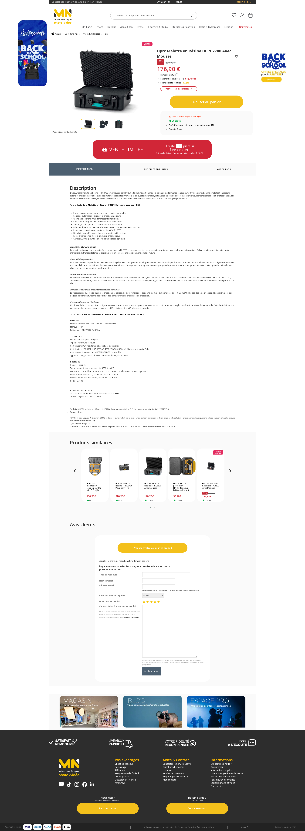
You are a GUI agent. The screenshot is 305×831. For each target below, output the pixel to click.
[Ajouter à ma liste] (236, 56)
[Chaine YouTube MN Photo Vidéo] (61, 784)
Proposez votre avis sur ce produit (152, 547)
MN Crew (120, 782)
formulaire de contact (131, 617)
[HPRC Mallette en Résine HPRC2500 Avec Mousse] (153, 466)
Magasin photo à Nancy (175, 776)
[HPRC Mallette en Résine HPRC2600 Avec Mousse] (210, 466)
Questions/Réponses (173, 766)
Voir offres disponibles (177, 88)
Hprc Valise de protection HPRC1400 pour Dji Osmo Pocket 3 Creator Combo (181, 487)
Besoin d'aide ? (244, 1)
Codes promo (122, 776)
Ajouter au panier (207, 102)
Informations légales (221, 770)
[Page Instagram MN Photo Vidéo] (77, 784)
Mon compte (169, 779)
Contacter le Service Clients (177, 763)
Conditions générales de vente (227, 773)
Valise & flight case (91, 34)
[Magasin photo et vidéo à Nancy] (89, 712)
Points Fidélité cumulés (170, 82)
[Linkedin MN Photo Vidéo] (92, 784)
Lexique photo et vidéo (223, 782)
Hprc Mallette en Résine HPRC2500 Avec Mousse (152, 485)
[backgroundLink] (24, 415)
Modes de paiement (173, 773)
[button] (150, 507)
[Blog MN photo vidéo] (152, 712)
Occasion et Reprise (125, 779)
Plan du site (217, 786)
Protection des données (223, 776)
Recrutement (217, 766)
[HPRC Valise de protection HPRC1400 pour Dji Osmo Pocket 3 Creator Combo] (182, 466)
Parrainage (120, 766)
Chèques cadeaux (124, 763)
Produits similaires (156, 169)
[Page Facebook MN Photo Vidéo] (84, 785)
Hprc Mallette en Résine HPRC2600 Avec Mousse (210, 485)
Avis (224, 169)
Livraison (167, 770)
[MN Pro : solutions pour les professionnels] (216, 712)
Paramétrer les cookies (223, 779)
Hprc (106, 34)
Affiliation (120, 770)
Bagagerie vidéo (72, 34)
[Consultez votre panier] (250, 15)
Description (84, 169)
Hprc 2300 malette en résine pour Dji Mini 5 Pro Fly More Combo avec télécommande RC (94, 487)
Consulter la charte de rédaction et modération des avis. (124, 561)
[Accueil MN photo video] (66, 17)
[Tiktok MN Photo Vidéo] (69, 785)
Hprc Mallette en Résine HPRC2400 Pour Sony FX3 (123, 485)
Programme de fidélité (127, 773)
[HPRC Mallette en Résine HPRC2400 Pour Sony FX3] (124, 466)
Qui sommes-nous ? (221, 763)
